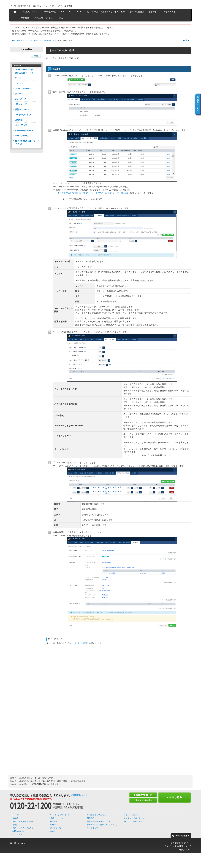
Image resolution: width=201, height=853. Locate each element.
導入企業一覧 (55, 828)
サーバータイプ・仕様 (59, 815)
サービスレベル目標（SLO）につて (102, 825)
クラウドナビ (18, 834)
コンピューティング (34, 40)
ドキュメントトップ (30, 11)
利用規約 (90, 818)
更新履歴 (25, 18)
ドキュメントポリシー (44, 18)
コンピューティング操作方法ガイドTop (24, 71)
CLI (70, 11)
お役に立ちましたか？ (198, 104)
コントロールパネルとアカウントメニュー (105, 11)
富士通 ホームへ (17, 843)
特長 (15, 825)
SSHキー (19, 94)
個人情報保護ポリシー (181, 843)
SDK (79, 11)
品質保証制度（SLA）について (100, 821)
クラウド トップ (20, 40)
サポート (153, 11)
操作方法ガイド (48, 40)
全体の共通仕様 (137, 11)
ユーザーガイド (168, 11)
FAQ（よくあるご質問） (134, 821)
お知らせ (17, 818)
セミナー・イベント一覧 (23, 821)
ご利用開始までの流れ (96, 815)
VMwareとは (18, 831)
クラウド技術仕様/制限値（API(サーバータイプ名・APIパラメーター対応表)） (94, 193)
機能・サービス (56, 818)
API (63, 11)
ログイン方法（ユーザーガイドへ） (27, 142)
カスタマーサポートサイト (135, 818)
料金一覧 (53, 821)
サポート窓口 (81, 643)
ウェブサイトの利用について (177, 846)
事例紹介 (53, 825)
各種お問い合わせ (79, 795)
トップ (16, 815)
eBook (52, 831)
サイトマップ (92, 828)
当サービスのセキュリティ (24, 828)
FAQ (61, 18)
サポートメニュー (131, 815)
